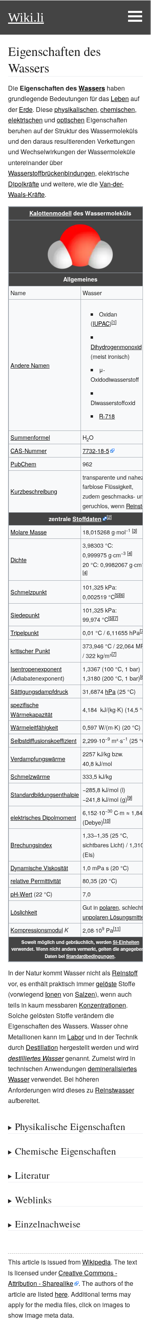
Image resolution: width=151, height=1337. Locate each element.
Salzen (85, 994)
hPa (110, 691)
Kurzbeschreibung (33, 491)
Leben (120, 98)
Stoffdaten (86, 519)
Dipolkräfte (23, 183)
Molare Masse (28, 532)
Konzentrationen (102, 1005)
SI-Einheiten (126, 942)
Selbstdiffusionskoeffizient (43, 740)
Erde (26, 109)
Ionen (53, 994)
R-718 (107, 416)
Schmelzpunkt (28, 592)
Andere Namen (30, 365)
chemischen (117, 109)
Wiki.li (26, 17)
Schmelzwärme (30, 776)
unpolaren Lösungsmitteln (116, 917)
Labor (75, 1036)
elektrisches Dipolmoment (43, 817)
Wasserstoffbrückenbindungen (51, 173)
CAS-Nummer (28, 450)
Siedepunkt (24, 615)
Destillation (42, 1047)
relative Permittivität (35, 880)
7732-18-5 (96, 450)
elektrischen (25, 119)
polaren (109, 907)
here (61, 1294)
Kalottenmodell (50, 213)
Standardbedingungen (90, 956)
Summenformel (30, 437)
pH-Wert (21, 894)
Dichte (18, 559)
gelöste (106, 983)
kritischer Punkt (30, 650)
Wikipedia (96, 1262)
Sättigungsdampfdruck (39, 691)
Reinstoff (137, 505)
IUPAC (101, 323)
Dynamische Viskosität (39, 867)
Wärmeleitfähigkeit (34, 727)
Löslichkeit (23, 912)
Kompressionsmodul (36, 929)
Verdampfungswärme (37, 758)
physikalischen (75, 109)
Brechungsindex (31, 844)
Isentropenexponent (36, 668)
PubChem (23, 463)
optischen (71, 119)
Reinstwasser (114, 1090)
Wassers (92, 88)
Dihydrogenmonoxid (116, 346)
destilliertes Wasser (36, 1058)
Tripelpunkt (24, 632)
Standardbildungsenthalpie (44, 794)
